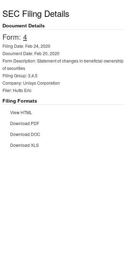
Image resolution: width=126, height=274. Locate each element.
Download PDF (24, 123)
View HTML (21, 112)
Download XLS (24, 145)
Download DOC (25, 134)
